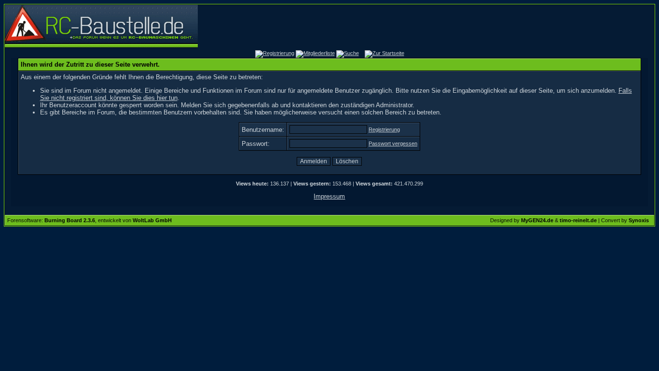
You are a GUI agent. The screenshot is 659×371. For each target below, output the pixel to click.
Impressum (329, 196)
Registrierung (384, 129)
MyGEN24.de (537, 220)
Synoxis (639, 220)
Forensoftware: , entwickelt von (89, 220)
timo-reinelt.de (578, 220)
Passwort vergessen (393, 143)
